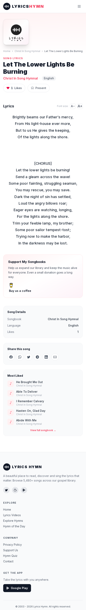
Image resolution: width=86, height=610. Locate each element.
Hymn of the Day (14, 526)
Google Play (19, 588)
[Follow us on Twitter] (6, 490)
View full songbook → (43, 430)
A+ (80, 106)
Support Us (10, 550)
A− (73, 106)
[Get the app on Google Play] (24, 490)
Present (40, 88)
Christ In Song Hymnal (27, 51)
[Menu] (79, 6)
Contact (8, 561)
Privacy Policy (12, 544)
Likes (16, 88)
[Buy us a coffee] (15, 490)
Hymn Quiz (10, 555)
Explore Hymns (13, 520)
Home (6, 51)
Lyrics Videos (12, 515)
